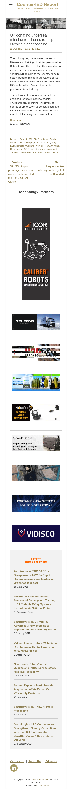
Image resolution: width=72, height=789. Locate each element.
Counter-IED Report (37, 4)
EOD (22, 142)
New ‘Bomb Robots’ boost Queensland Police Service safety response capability (35, 667)
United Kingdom (36, 149)
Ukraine (55, 146)
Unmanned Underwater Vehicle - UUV (39, 152)
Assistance (43, 139)
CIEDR (38, 49)
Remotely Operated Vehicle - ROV (33, 146)
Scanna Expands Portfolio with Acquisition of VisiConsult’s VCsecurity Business (33, 689)
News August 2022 (23, 139)
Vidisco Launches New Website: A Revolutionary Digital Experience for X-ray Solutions (35, 647)
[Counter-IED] (36, 28)
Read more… (18, 120)
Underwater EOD (18, 149)
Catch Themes (43, 786)
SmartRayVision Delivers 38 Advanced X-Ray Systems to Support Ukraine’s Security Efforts (35, 625)
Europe (29, 142)
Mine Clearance (42, 142)
